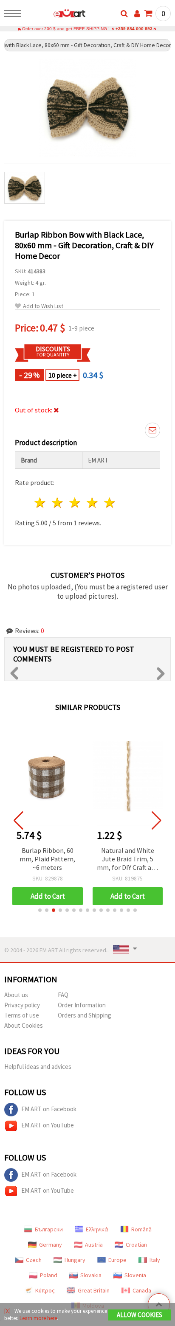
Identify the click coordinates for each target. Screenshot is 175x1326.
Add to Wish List (43, 306)
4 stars (92, 502)
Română (141, 1229)
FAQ (63, 995)
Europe (117, 1260)
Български (49, 1229)
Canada (142, 1290)
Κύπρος (45, 1290)
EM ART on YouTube (47, 1125)
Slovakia (91, 1275)
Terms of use (21, 1015)
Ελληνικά (97, 1229)
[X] (7, 1311)
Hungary (75, 1260)
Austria (94, 1244)
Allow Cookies (139, 1315)
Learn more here (38, 1318)
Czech (34, 1260)
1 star (40, 502)
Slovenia (135, 1275)
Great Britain (94, 1290)
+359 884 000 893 (134, 28)
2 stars (58, 502)
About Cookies (23, 1025)
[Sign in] (137, 13)
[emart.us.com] (55, 15)
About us (16, 995)
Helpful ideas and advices (37, 1066)
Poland (48, 1275)
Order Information (82, 1005)
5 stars (110, 502)
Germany (50, 1244)
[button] (40, 910)
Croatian (136, 1244)
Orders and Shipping (84, 1015)
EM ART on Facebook (48, 1109)
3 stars (75, 502)
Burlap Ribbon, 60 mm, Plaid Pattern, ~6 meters (47, 859)
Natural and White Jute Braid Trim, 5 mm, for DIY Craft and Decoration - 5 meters (127, 859)
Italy (155, 1260)
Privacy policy (22, 1005)
